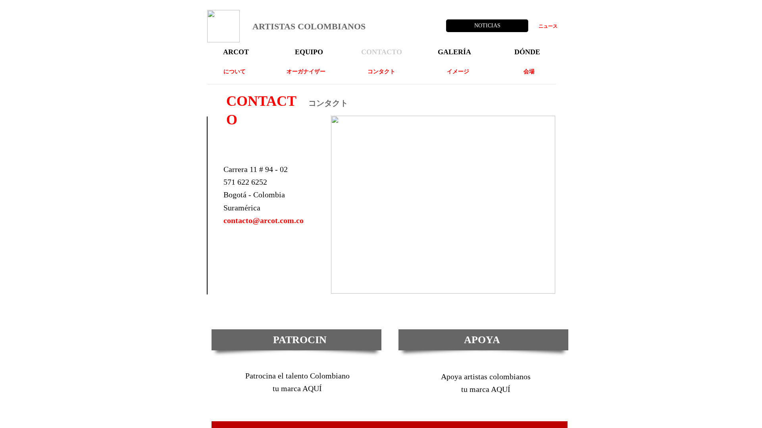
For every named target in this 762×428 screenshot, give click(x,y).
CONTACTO (381, 52)
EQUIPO (309, 52)
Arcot (236, 52)
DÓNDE (527, 52)
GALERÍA (454, 52)
